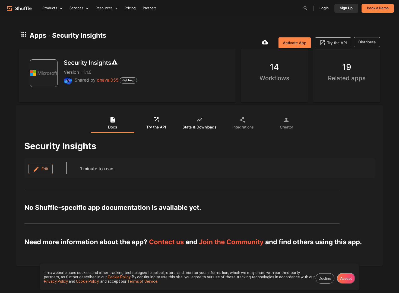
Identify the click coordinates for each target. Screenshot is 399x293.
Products (49, 8)
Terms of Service (142, 281)
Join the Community (231, 242)
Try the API (337, 42)
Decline (324, 278)
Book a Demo (378, 8)
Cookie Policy (119, 277)
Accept (346, 278)
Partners (150, 8)
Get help (128, 80)
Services (76, 8)
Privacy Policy (56, 281)
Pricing (130, 8)
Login (324, 8)
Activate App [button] (294, 42)
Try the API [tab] (156, 127)
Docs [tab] (112, 127)
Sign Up (346, 8)
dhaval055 (108, 80)
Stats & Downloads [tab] (199, 127)
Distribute (367, 42)
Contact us (166, 242)
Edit (43, 168)
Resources (104, 8)
